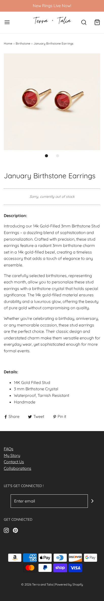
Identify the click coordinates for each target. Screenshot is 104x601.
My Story (12, 455)
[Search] (84, 22)
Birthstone (23, 43)
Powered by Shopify (69, 584)
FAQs (8, 448)
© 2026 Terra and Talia (37, 584)
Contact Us (14, 461)
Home (8, 43)
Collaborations (17, 468)
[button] (52, 101)
